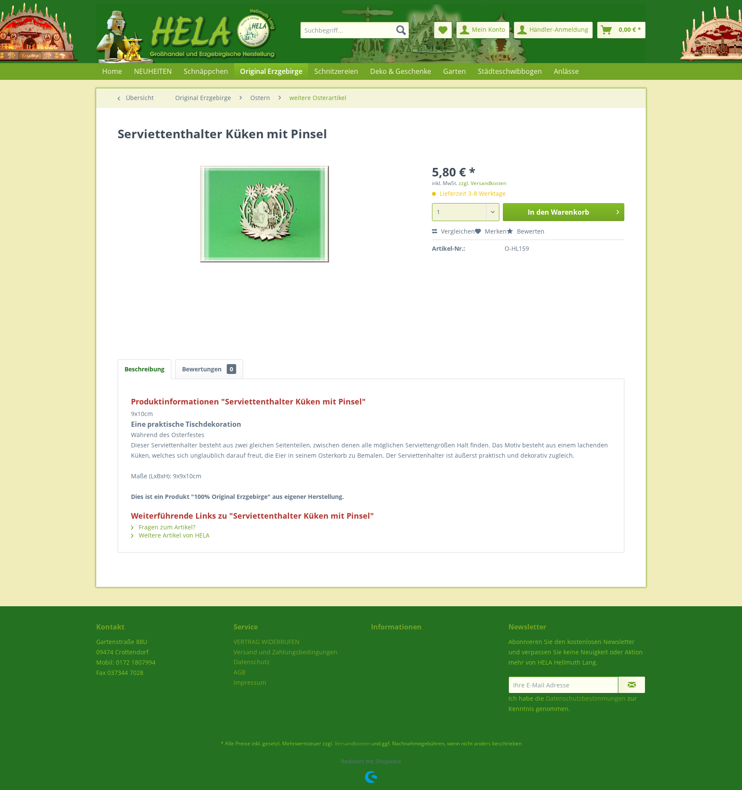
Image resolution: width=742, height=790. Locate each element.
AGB (240, 672)
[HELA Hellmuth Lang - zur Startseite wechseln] (203, 33)
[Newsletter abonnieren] (631, 684)
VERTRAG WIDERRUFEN (267, 642)
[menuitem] (349, 30)
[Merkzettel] (443, 30)
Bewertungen (207, 369)
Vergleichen (457, 231)
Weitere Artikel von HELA (173, 535)
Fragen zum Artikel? (166, 527)
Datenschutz (252, 662)
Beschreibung (144, 369)
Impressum (250, 682)
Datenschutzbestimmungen (586, 698)
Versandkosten (352, 743)
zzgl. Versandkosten (482, 183)
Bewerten (529, 231)
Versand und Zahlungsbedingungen (286, 652)
